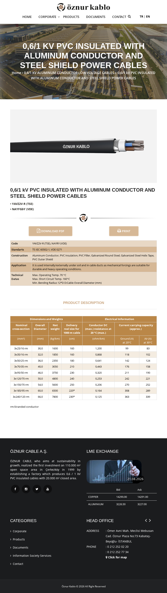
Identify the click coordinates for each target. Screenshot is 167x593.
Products (19, 539)
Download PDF (52, 231)
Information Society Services (32, 556)
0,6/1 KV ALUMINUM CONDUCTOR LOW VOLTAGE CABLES (69, 73)
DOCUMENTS (95, 17)
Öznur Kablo (69, 586)
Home (27, 17)
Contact (119, 17)
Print (125, 231)
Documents (20, 547)
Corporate (19, 531)
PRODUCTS (71, 17)
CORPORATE (47, 17)
